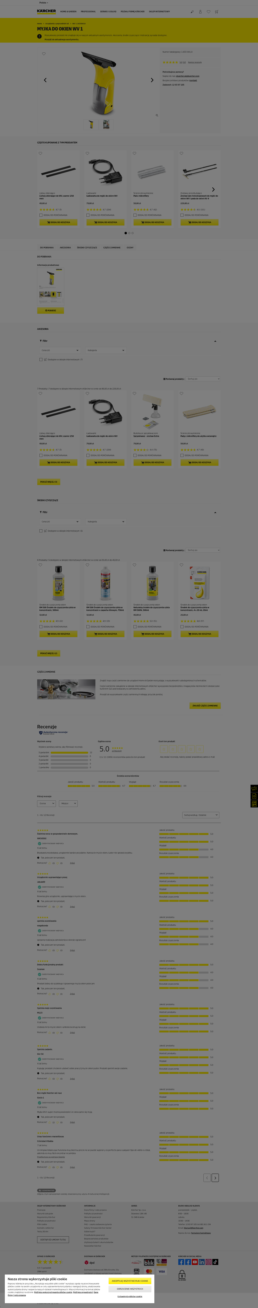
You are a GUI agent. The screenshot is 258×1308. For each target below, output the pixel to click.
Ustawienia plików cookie (130, 1296)
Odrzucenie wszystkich (130, 1289)
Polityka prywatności (83, 1292)
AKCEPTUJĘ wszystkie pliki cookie (130, 1281)
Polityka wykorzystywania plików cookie (53, 1292)
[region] (79, 1289)
